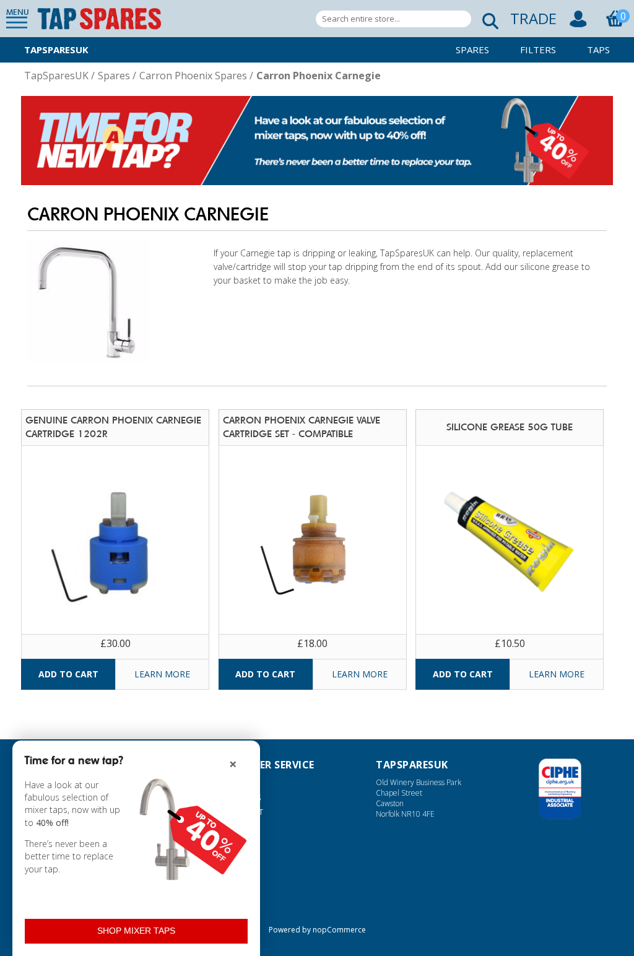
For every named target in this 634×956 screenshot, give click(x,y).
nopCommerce (339, 929)
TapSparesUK (56, 49)
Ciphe (560, 789)
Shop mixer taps (136, 931)
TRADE (533, 18)
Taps (598, 49)
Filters (538, 49)
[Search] (486, 19)
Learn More (162, 674)
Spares (472, 49)
